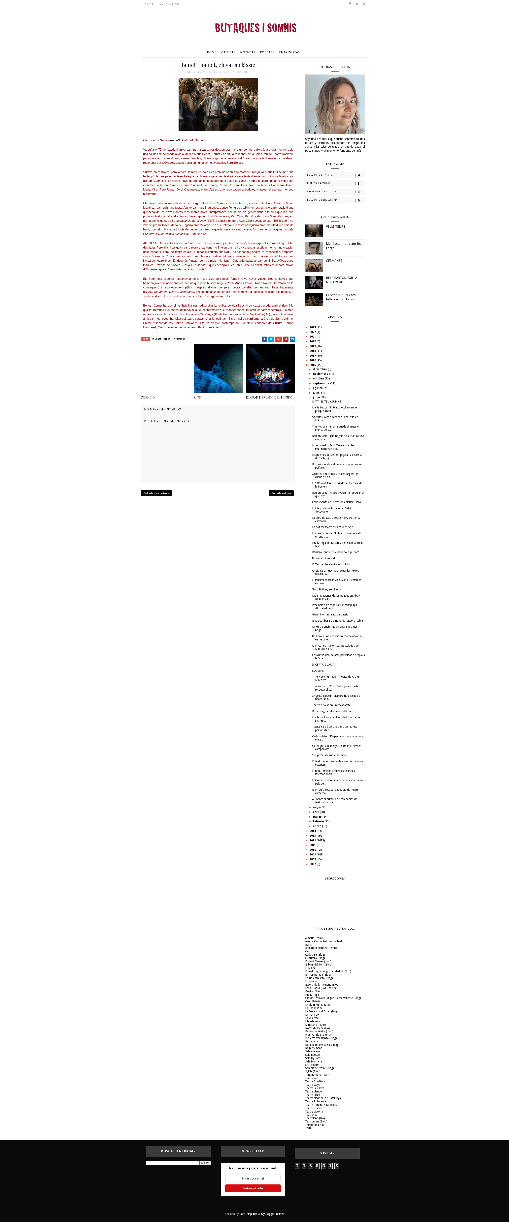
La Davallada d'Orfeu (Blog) (322, 1011)
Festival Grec (313, 991)
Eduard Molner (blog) (318, 961)
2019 (313, 346)
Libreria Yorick (313, 1021)
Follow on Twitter (320, 175)
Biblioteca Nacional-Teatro (321, 947)
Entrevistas (289, 52)
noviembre (321, 373)
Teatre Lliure (312, 1094)
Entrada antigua (281, 493)
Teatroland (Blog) (315, 1118)
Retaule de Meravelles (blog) (322, 1044)
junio (317, 397)
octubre (319, 378)
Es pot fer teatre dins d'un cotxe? (332, 527)
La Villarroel (312, 1018)
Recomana (311, 1041)
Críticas (228, 52)
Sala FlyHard (312, 1058)
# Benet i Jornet (161, 338)
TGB (308, 1128)
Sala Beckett (312, 1054)
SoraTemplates (248, 1213)
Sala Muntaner (314, 1061)
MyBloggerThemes (272, 1213)
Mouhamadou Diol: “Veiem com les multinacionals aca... (333, 447)
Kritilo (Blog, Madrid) (318, 1004)
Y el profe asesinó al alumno (329, 755)
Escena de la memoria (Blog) (322, 984)
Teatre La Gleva (314, 1088)
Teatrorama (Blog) (316, 1121)
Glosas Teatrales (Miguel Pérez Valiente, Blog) (333, 997)
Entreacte (311, 981)
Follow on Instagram (322, 200)
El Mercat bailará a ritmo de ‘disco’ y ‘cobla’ (337, 620)
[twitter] (357, 4)
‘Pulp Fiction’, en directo (326, 589)
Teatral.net (311, 1078)
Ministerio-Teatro (315, 1024)
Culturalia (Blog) (315, 958)
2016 (313, 360)
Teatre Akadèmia (315, 1081)
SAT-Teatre (312, 1064)
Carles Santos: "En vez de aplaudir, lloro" (337, 502)
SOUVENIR (318, 670)
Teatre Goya (312, 1084)
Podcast (267, 52)
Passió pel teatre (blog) (319, 1031)
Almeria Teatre (314, 937)
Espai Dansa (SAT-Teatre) (320, 988)
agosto (318, 388)
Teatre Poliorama (315, 1101)
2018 (313, 350)
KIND (197, 397)
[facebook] (350, 4)
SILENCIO (148, 397)
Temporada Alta (314, 1124)
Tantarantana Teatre (317, 1074)
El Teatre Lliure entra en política (331, 564)
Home (148, 3)
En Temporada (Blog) (318, 974)
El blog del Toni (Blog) (318, 964)
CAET (308, 951)
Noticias (247, 52)
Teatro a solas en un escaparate (331, 705)
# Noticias (179, 338)
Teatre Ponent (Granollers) (321, 1104)
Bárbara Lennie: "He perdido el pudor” (335, 552)
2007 (313, 864)
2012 (313, 840)
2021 (313, 336)
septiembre (321, 383)
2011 (313, 845)
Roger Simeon (313, 1048)
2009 (313, 854)
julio (316, 392)
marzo (317, 816)
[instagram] (364, 4)
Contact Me (169, 3)
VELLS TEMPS (335, 226)
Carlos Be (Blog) (315, 954)
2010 (313, 849)
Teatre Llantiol (313, 1091)
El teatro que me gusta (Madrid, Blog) (328, 971)
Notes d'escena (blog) (318, 1028)
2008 (313, 859)
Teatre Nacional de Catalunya (323, 1098)
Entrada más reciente (156, 493)
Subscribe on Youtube (322, 192)
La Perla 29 (312, 1014)
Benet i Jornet (223, 72)
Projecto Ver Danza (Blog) (321, 1038)
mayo (317, 807)
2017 (313, 355)
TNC (246, 72)
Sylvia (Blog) (312, 1071)
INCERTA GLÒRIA (323, 664)
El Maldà (310, 967)
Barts (308, 944)
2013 (313, 835)
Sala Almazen (313, 1051)
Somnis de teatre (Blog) (319, 1068)
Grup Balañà (312, 1001)
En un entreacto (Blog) (319, 978)
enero (317, 826)
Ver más (356, 150)
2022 (313, 332)
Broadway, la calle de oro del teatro (333, 711)
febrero (319, 821)
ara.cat (174, 140)
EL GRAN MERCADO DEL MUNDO (269, 397)
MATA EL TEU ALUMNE (326, 401)
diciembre (320, 369)
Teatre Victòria (314, 1111)
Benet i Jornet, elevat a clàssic (330, 614)
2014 (313, 830)
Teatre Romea (313, 1108)
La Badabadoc (313, 1008)
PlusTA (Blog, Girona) (318, 1034)
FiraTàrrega (312, 994)
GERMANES (334, 261)
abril (316, 812)
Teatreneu (311, 1114)
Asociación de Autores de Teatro (325, 941)
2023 (313, 327)
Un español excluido (324, 558)
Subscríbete (253, 1188)
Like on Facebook (319, 183)
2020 (313, 341)
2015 (313, 365)
